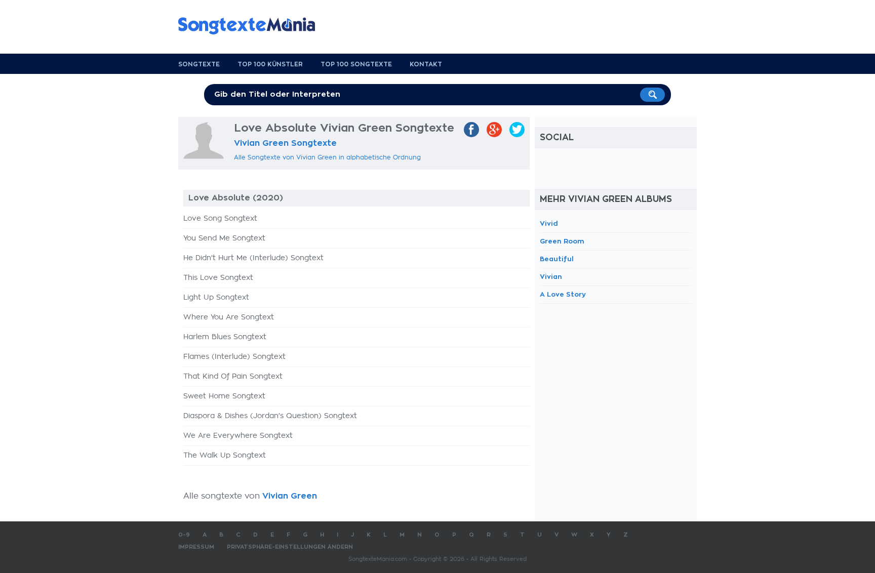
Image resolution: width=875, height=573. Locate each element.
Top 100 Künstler (270, 64)
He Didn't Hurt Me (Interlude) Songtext (253, 258)
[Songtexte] (251, 26)
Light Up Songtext (216, 297)
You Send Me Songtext (224, 238)
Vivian (551, 276)
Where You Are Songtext (228, 317)
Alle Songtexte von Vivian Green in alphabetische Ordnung (327, 157)
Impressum (196, 547)
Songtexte (199, 64)
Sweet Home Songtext (224, 396)
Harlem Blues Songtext (224, 337)
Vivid (549, 223)
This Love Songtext (218, 277)
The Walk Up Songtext (224, 455)
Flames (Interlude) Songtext (234, 356)
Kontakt (426, 64)
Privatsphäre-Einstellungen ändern (290, 547)
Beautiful (557, 259)
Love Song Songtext (220, 218)
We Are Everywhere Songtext (238, 435)
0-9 (184, 535)
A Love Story (563, 294)
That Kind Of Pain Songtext (233, 376)
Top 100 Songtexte (356, 64)
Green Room (562, 241)
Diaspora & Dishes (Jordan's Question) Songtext (270, 416)
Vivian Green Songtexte (285, 143)
